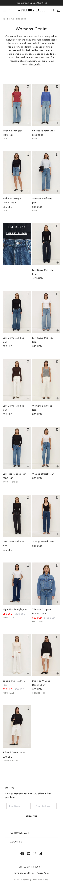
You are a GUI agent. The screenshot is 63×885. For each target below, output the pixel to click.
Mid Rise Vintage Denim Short (12, 200)
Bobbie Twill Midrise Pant (14, 683)
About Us (16, 841)
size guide (34, 64)
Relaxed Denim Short (14, 752)
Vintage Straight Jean (43, 473)
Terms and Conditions (24, 872)
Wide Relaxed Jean (13, 130)
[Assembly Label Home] (31, 10)
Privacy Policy (42, 872)
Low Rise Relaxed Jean (14, 473)
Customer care (20, 832)
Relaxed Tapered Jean (43, 130)
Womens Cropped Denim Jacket (42, 611)
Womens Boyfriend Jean (42, 200)
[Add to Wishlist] (28, 87)
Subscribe (31, 815)
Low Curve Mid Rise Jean (43, 272)
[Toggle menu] (4, 10)
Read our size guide (16, 232)
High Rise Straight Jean (15, 609)
